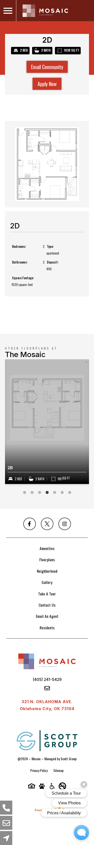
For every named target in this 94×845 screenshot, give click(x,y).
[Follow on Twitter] (47, 524)
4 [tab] (47, 492)
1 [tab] (24, 492)
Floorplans (47, 559)
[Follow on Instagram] (64, 524)
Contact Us (47, 605)
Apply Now (47, 84)
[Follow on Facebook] (29, 524)
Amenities (47, 548)
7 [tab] (69, 492)
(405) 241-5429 (47, 679)
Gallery (47, 582)
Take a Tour (47, 593)
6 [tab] (62, 492)
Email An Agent (47, 616)
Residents (47, 627)
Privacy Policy (39, 770)
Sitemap (58, 770)
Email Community (47, 67)
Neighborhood (47, 571)
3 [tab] (39, 492)
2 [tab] (32, 492)
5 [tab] (54, 492)
